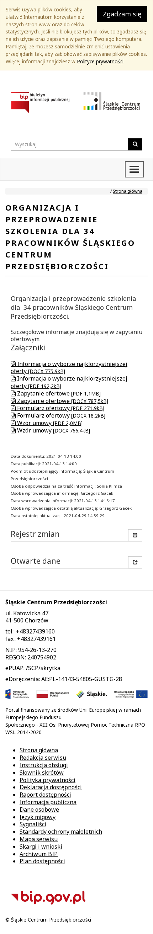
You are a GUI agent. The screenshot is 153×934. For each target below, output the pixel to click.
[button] (135, 562)
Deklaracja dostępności (51, 787)
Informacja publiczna (48, 802)
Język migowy (38, 817)
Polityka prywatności (47, 780)
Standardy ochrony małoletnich (61, 831)
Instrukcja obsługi (44, 765)
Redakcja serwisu (43, 757)
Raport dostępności (45, 794)
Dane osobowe (39, 809)
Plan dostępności (42, 861)
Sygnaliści (33, 824)
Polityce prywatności (100, 61)
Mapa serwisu (39, 839)
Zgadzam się (122, 14)
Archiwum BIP (39, 854)
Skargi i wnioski (41, 846)
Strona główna (127, 191)
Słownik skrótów (42, 772)
